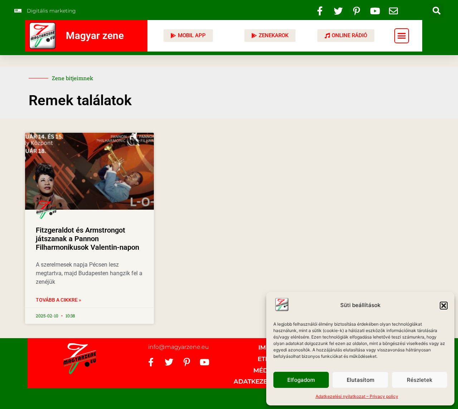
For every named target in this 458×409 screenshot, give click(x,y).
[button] (443, 305)
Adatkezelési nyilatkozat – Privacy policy (357, 396)
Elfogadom (301, 379)
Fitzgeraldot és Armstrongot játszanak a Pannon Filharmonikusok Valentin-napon (87, 239)
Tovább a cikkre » (58, 300)
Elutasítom (360, 379)
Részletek (419, 379)
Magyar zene (95, 36)
